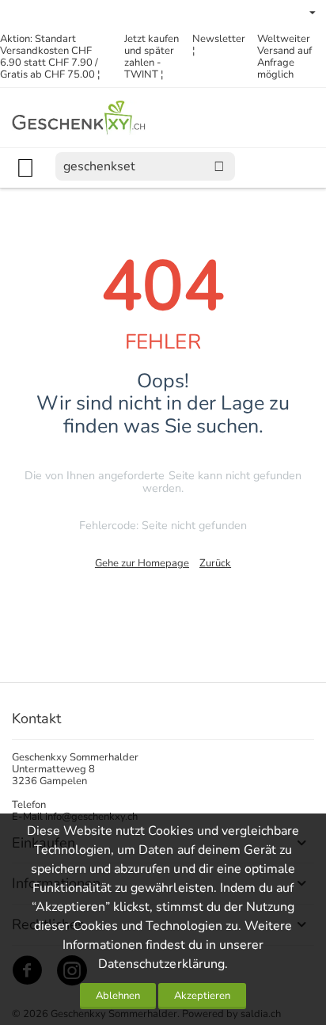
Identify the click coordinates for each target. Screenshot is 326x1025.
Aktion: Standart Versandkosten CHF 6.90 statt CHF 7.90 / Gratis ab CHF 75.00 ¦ (50, 57)
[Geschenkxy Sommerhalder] (79, 117)
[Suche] (219, 166)
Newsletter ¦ (218, 45)
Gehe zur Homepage (142, 563)
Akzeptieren (202, 996)
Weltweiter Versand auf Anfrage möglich (284, 57)
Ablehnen (118, 996)
